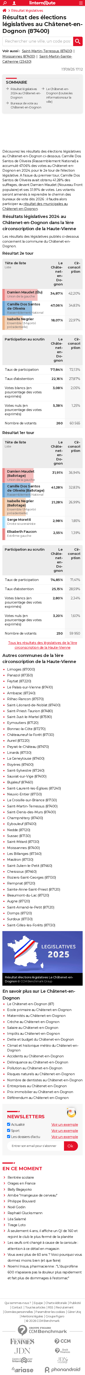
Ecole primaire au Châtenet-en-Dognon (39, 1010)
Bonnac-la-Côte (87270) (26, 729)
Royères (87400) (20, 765)
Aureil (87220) (18, 741)
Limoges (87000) (21, 669)
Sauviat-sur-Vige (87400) (26, 776)
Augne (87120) (18, 901)
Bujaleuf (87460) (20, 782)
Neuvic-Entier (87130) (24, 794)
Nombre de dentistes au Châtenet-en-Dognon (45, 1080)
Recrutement (65, 1307)
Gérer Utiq (74, 1312)
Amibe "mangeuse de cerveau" (32, 1195)
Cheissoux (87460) (22, 871)
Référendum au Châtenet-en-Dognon (37, 1098)
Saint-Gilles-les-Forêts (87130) (31, 925)
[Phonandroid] (62, 1370)
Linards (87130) (19, 753)
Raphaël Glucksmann (25, 1213)
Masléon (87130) (20, 859)
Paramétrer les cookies (50, 1312)
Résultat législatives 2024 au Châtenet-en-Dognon (26, 93)
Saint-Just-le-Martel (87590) (29, 717)
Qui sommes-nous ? (17, 1303)
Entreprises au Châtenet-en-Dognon (37, 1086)
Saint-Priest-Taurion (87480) (30, 711)
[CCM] (62, 1341)
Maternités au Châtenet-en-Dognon (36, 1016)
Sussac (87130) (18, 836)
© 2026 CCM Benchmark (43, 1321)
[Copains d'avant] (22, 1360)
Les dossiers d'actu (25, 1137)
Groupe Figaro (55, 1316)
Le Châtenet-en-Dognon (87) (30, 1004)
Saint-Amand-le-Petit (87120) (30, 907)
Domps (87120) (19, 913)
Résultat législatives (27, 10)
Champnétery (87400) (25, 818)
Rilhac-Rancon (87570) (25, 699)
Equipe (38, 1303)
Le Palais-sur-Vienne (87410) (30, 687)
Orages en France (22, 1183)
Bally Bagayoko (20, 1189)
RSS (50, 1307)
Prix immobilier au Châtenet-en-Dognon (40, 1092)
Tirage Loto (17, 1225)
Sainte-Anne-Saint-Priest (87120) (33, 889)
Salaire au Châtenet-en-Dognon (32, 1028)
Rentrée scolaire (21, 1177)
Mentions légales (32, 1316)
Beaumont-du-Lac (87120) (28, 895)
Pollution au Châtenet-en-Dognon (34, 1068)
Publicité (75, 1303)
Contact (17, 1307)
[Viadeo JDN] (62, 1360)
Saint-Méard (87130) (23, 842)
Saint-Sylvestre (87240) (25, 770)
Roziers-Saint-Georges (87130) (31, 877)
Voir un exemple (64, 1124)
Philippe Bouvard (21, 1201)
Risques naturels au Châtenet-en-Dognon (41, 1074)
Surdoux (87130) (20, 919)
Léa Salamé (17, 1219)
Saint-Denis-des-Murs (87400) (31, 812)
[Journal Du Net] (22, 1351)
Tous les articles (35, 1307)
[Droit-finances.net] (62, 1351)
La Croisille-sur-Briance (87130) (32, 800)
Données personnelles (18, 1312)
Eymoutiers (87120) (22, 723)
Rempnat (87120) (21, 883)
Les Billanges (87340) (24, 854)
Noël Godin (17, 1207)
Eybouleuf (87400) (21, 824)
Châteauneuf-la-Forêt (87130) (30, 735)
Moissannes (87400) (18, 56)
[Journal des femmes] (22, 1341)
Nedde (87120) (18, 830)
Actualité (17, 1124)
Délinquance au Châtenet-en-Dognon (37, 1062)
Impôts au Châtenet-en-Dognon (33, 1033)
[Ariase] (22, 1369)
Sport (14, 1131)
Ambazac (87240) (21, 693)
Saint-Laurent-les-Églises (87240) (34, 788)
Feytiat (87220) (19, 681)
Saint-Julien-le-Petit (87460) (29, 866)
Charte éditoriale (56, 1303)
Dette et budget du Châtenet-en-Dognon (40, 1039)
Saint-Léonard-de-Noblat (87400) (33, 705)
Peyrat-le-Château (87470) (28, 747)
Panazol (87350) (20, 675)
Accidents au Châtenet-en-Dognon (35, 1056)
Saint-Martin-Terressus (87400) (47, 51)
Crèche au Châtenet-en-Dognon (33, 1022)
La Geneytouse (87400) (25, 758)
